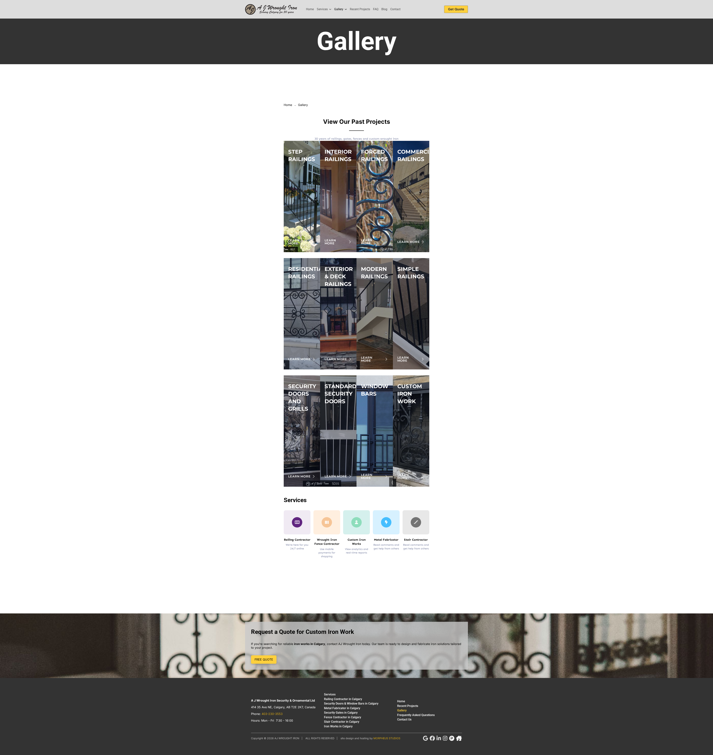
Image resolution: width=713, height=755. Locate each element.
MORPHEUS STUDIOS (386, 738)
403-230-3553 (272, 714)
